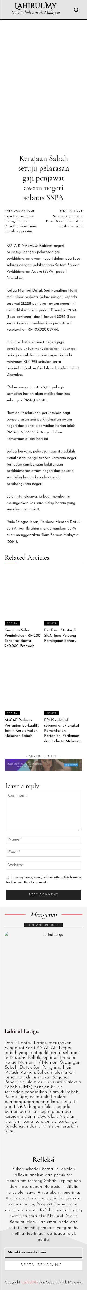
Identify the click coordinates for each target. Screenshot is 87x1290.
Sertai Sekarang (41, 1265)
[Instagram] (17, 1144)
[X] (38, 1144)
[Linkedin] (28, 1144)
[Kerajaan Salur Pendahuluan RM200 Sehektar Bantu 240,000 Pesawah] (24, 597)
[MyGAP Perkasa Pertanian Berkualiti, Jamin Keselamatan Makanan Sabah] (24, 687)
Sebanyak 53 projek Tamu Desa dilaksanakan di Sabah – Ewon (63, 221)
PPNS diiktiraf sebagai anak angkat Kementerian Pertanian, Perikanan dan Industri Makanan (62, 730)
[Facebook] (6, 1144)
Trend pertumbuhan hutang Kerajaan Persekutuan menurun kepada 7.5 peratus (21, 223)
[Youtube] (49, 1144)
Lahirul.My (29, 1282)
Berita (12, 623)
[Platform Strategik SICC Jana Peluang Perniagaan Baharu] (63, 597)
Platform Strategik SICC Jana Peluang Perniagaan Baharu (60, 636)
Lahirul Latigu (22, 1031)
